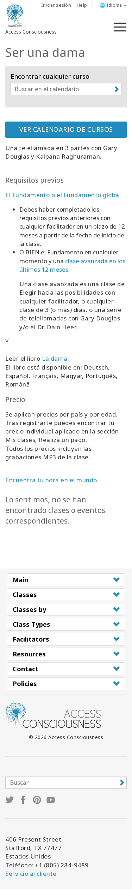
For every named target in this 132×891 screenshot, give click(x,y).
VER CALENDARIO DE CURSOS (66, 129)
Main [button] (20, 580)
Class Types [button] (31, 624)
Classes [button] (25, 594)
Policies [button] (25, 683)
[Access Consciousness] (15, 15)
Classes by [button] (29, 609)
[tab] (66, 580)
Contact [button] (25, 669)
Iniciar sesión (56, 5)
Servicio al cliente (31, 873)
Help (82, 5)
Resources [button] (29, 654)
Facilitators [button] (31, 639)
